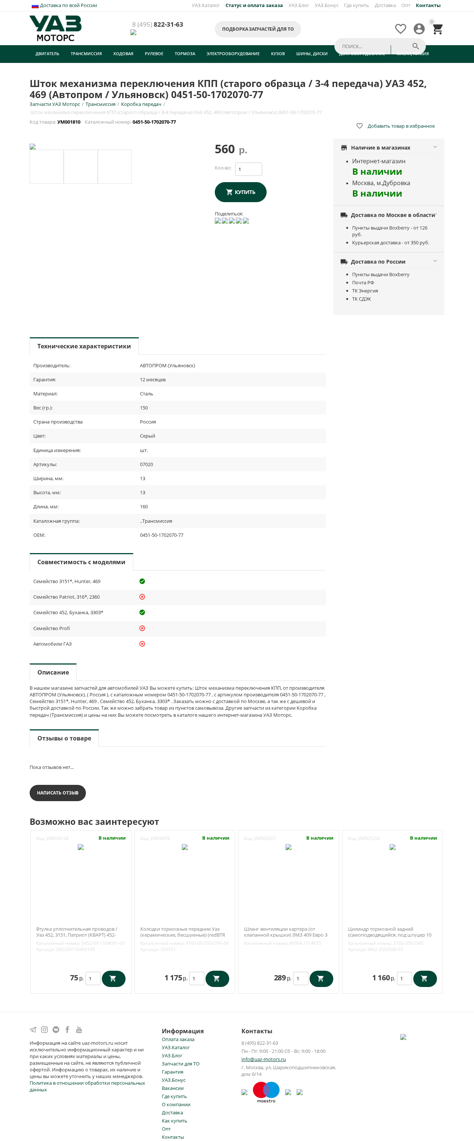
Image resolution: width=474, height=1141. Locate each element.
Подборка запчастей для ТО (258, 29)
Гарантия (172, 1071)
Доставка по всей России (68, 5)
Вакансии (173, 1088)
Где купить (356, 5)
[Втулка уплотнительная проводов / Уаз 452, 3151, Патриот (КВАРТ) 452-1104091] (81, 846)
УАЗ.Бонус (326, 5)
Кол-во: (223, 167)
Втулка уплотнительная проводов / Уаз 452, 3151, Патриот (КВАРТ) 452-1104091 (76, 935)
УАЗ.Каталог (206, 5)
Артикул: (45, 949)
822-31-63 (157, 24)
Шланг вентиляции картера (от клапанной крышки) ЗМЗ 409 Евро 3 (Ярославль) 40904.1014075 (285, 935)
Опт (405, 5)
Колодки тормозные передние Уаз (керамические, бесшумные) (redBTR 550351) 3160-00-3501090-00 (182, 935)
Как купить (174, 1120)
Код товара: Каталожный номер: (103, 121)
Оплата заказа (178, 1039)
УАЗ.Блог (298, 5)
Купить (245, 191)
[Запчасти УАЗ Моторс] (56, 27)
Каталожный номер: (58, 943)
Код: (40, 838)
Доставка (385, 5)
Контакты (173, 1137)
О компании (176, 1104)
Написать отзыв (58, 793)
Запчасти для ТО (181, 1063)
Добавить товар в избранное (395, 126)
